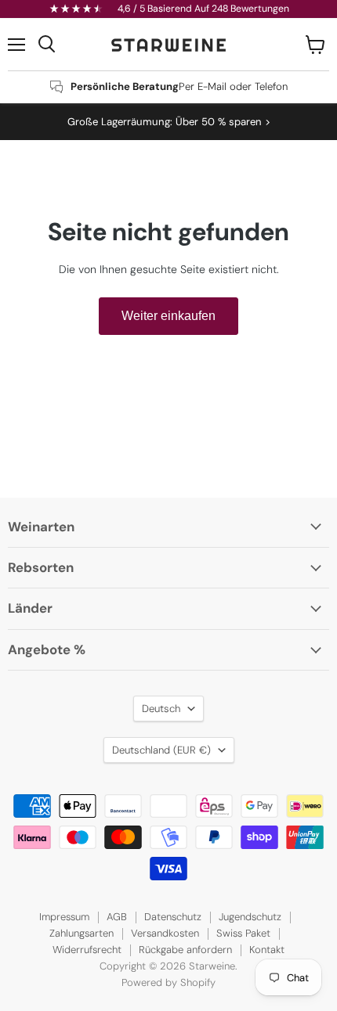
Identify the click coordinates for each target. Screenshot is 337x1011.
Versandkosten (165, 933)
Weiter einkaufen (168, 315)
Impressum (64, 916)
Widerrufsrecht (87, 949)
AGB (117, 916)
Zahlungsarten (81, 933)
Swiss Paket (243, 933)
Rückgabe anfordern (185, 949)
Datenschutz (172, 916)
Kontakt (266, 949)
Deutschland (161, 750)
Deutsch (161, 708)
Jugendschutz (250, 916)
